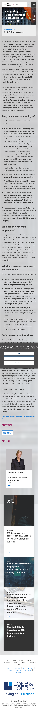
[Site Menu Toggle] (33, 4)
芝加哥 (21, 660)
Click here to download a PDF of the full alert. (18, 417)
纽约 (14, 660)
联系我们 (9, 670)
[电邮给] (34, 12)
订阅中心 (19, 672)
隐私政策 (19, 670)
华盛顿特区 (7, 663)
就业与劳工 (7, 433)
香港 (19, 665)
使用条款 (28, 670)
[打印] (33, 19)
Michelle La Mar (9, 29)
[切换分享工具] (33, 16)
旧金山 (16, 663)
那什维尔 (30, 660)
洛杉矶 (7, 660)
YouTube (30, 668)
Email (10, 482)
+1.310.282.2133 (13, 480)
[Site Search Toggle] (29, 4)
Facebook (17, 668)
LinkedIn (7, 668)
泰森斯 (24, 663)
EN (13, 4)
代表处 (32, 663)
